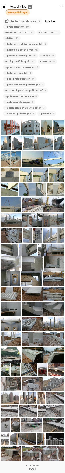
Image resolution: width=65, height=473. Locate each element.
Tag (24, 6)
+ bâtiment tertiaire (19, 32)
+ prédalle (46, 113)
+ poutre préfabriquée (20, 55)
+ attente (47, 61)
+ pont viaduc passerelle (21, 67)
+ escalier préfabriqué (19, 113)
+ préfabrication (17, 26)
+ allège (47, 55)
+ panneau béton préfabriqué (24, 84)
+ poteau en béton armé (21, 96)
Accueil (15, 6)
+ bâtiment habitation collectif (25, 44)
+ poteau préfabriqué (19, 102)
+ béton (11, 38)
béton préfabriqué (17, 12)
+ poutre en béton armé (21, 49)
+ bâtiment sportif (18, 73)
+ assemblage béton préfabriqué (25, 90)
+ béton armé (48, 32)
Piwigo (32, 468)
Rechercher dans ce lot (25, 21)
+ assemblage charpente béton (24, 107)
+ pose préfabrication (19, 78)
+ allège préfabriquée (19, 61)
